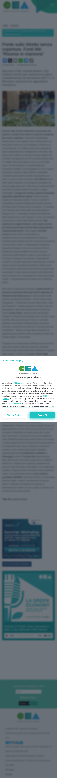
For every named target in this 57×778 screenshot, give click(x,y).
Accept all (42, 415)
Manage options (14, 415)
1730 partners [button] (18, 383)
